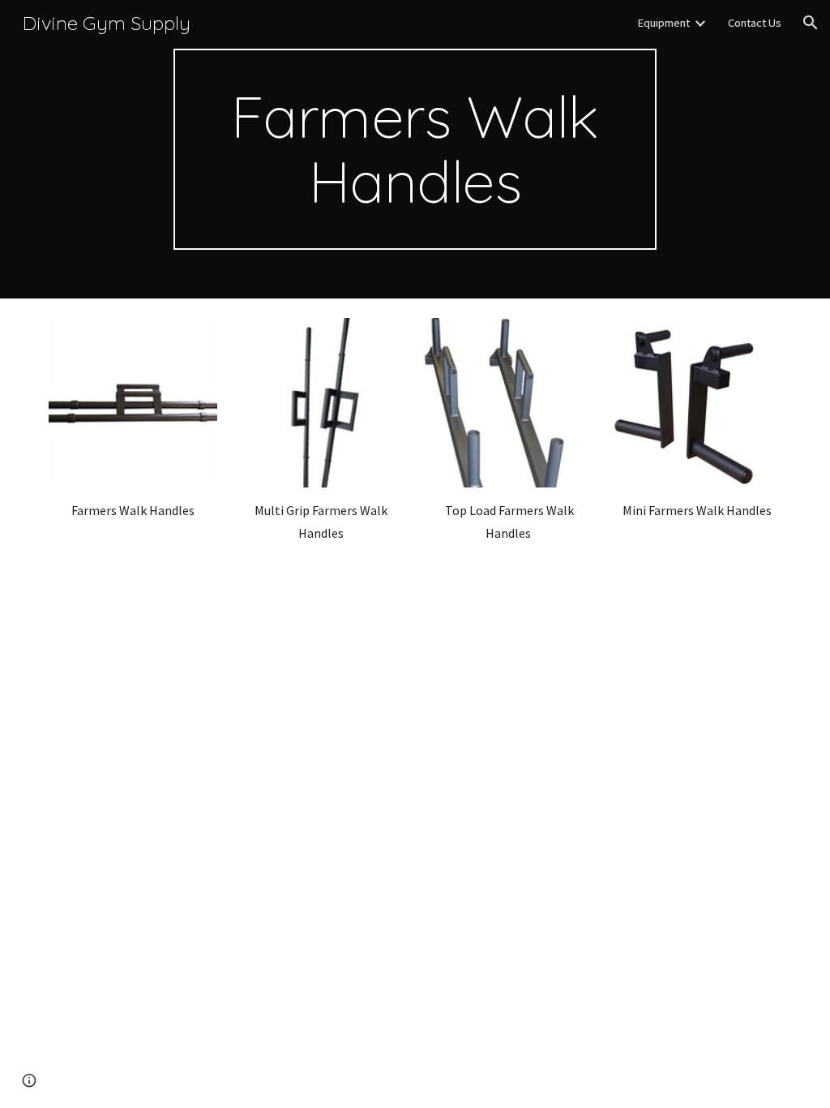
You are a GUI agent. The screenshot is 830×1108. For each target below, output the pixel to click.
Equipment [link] (663, 22)
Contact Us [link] (754, 22)
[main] (414, 149)
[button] (810, 22)
